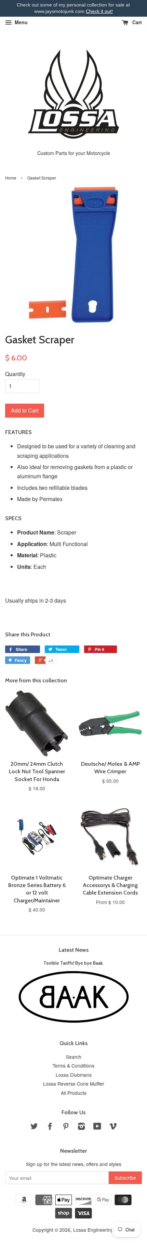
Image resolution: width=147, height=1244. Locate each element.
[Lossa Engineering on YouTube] (97, 1127)
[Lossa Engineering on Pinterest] (65, 1127)
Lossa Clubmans (74, 1074)
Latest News (74, 950)
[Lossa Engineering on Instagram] (81, 1127)
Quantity (15, 374)
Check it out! (99, 11)
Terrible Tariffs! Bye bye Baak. (73, 963)
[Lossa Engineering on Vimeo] (113, 1127)
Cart (136, 22)
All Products (73, 1092)
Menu (20, 22)
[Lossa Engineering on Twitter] (34, 1127)
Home (10, 178)
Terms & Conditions (73, 1065)
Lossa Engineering (93, 1229)
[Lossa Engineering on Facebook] (50, 1127)
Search (73, 1056)
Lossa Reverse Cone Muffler (73, 1083)
